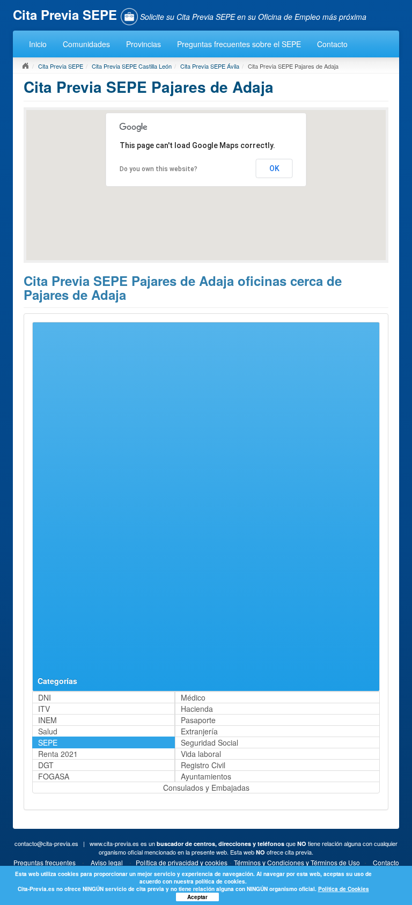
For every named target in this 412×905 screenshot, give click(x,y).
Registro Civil (203, 765)
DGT (46, 765)
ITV (44, 708)
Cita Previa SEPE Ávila (209, 66)
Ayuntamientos (206, 776)
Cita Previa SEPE (60, 66)
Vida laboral (201, 753)
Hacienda (197, 708)
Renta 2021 (58, 753)
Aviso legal (107, 862)
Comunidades (86, 44)
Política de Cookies (343, 889)
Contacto (332, 44)
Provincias (143, 44)
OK (274, 168)
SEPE (47, 742)
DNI (44, 697)
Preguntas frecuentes (44, 862)
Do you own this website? (158, 169)
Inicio (38, 44)
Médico (193, 697)
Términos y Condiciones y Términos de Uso (297, 862)
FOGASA (53, 776)
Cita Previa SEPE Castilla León (132, 66)
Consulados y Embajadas (206, 787)
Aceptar (197, 897)
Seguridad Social (209, 742)
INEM (47, 720)
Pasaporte (198, 720)
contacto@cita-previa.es (46, 843)
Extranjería (199, 731)
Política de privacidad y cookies (181, 862)
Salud (47, 731)
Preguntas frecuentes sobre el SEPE (239, 44)
